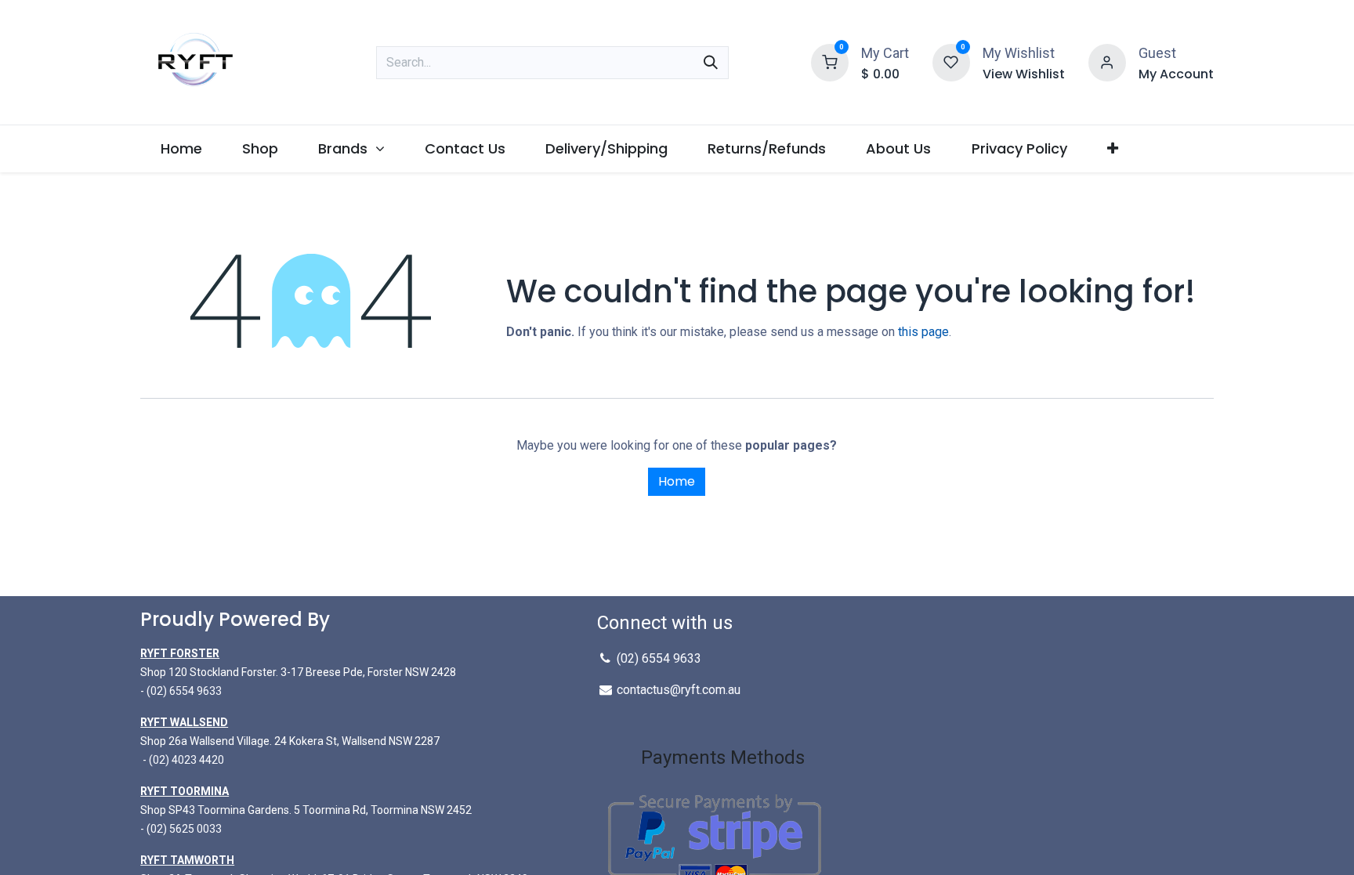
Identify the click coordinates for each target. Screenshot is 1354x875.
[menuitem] (181, 148)
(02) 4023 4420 (186, 760)
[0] (830, 60)
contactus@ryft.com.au (678, 689)
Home (676, 481)
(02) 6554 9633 (184, 691)
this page (923, 331)
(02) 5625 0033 (184, 829)
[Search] (710, 62)
